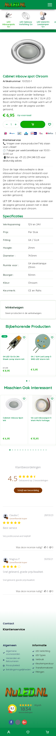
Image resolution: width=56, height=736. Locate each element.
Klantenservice (14, 629)
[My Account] (8, 732)
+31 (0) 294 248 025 (29, 157)
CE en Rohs (34, 290)
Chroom (32, 282)
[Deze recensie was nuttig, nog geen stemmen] (45, 547)
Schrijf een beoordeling (28, 490)
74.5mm (32, 255)
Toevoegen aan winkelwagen (32, 124)
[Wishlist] (27, 732)
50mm (31, 274)
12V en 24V (34, 224)
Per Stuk (33, 232)
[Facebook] (11, 722)
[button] (26, 380)
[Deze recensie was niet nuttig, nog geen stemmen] (50, 547)
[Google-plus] (24, 722)
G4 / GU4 (33, 239)
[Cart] (47, 732)
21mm (31, 247)
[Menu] (50, 4)
